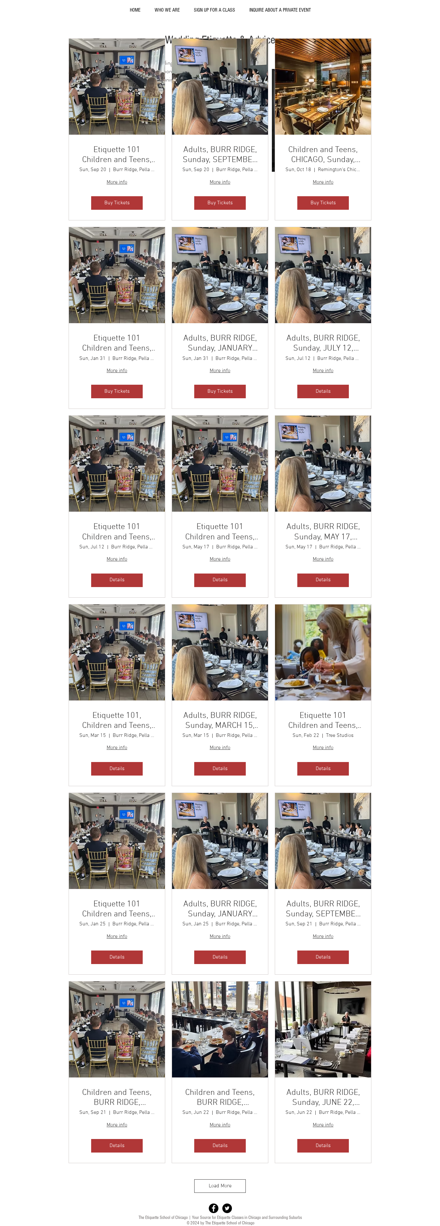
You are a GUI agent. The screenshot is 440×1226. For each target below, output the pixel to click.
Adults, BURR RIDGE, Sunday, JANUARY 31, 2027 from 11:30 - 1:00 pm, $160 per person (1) (220, 343)
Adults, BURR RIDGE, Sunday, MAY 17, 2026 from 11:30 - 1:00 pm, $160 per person (323, 532)
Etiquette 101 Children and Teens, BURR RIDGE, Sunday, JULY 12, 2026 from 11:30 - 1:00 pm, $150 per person (117, 532)
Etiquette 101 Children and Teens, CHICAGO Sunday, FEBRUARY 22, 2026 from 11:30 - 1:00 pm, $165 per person (323, 721)
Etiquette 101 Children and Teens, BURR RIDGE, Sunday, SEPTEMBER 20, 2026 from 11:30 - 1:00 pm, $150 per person (117, 155)
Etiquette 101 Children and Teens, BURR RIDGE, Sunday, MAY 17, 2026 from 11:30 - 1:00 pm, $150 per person (220, 532)
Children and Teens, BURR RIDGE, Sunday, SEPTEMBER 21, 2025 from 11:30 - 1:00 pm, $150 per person (117, 1098)
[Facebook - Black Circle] (213, 1208)
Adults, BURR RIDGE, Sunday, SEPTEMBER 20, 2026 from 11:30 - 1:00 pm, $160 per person (220, 155)
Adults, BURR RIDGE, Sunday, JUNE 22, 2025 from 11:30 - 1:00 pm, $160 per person (323, 1098)
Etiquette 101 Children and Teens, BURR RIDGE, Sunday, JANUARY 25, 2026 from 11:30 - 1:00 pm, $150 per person (117, 909)
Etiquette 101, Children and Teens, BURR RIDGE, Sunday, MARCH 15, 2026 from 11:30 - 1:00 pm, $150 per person (117, 721)
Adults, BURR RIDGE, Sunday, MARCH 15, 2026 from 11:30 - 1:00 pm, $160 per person (220, 721)
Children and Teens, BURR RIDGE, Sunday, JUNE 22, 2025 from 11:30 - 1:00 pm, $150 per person (220, 1098)
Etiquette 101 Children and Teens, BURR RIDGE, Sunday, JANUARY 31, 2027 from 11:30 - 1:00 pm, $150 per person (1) (117, 343)
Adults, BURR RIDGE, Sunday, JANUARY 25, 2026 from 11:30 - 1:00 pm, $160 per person (220, 909)
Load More (220, 1186)
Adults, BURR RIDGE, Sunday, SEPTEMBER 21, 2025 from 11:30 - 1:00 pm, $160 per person (323, 909)
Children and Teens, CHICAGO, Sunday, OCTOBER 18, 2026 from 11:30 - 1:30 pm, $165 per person (323, 155)
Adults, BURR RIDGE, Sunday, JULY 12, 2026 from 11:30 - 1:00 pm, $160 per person (323, 343)
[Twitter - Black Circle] (227, 1208)
